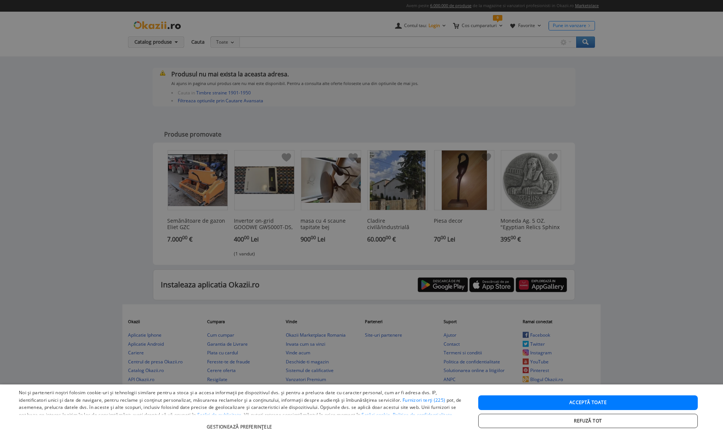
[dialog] (361, 411)
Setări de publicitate (219, 415)
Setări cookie (376, 415)
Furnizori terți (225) (424, 400)
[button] (240, 423)
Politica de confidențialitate (423, 415)
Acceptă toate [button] (588, 402)
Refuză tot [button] (588, 421)
